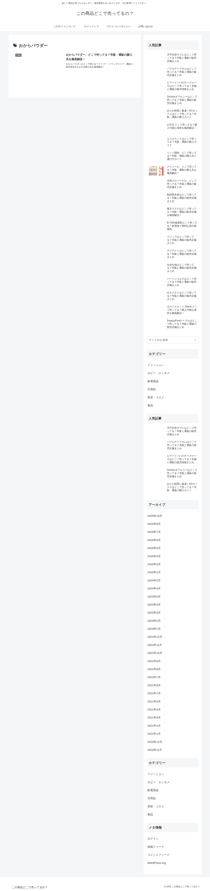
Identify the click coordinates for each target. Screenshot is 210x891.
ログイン (152, 838)
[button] (195, 340)
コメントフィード (158, 854)
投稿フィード (155, 846)
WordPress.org (156, 863)
